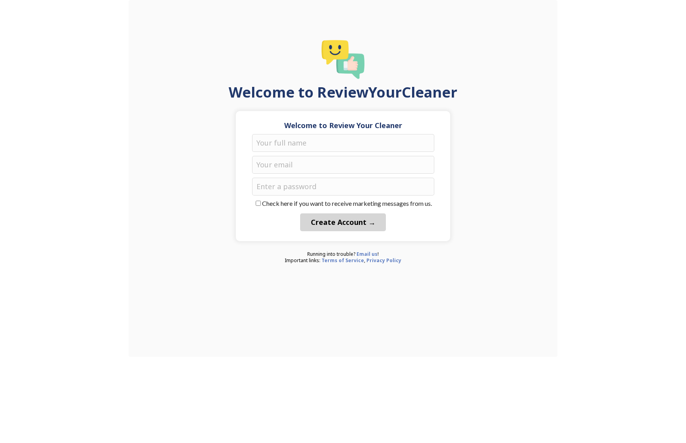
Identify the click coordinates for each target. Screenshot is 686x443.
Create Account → (343, 222)
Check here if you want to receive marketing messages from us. (347, 203)
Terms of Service (343, 260)
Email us (367, 254)
